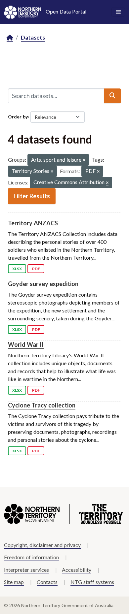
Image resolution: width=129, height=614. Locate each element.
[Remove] (84, 160)
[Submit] (112, 95)
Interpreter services (26, 569)
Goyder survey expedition (43, 283)
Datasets (33, 37)
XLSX (17, 268)
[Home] (10, 38)
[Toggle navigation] (118, 12)
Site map (14, 582)
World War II (26, 344)
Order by (18, 116)
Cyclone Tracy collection (41, 405)
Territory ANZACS (33, 223)
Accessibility (76, 569)
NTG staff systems (92, 582)
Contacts (47, 582)
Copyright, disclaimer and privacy (42, 545)
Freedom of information (31, 557)
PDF (36, 268)
